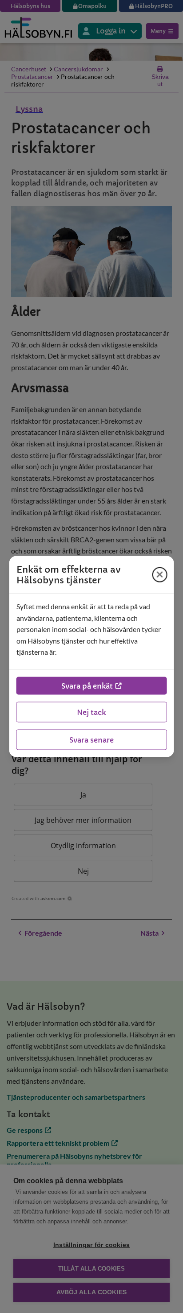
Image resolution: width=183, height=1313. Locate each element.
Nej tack (91, 711)
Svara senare (91, 739)
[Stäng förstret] (159, 574)
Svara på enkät (87, 685)
